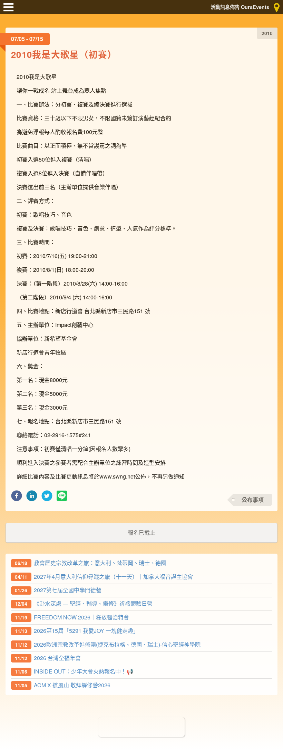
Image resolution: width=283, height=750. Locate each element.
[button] (16, 497)
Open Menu (10, 10)
